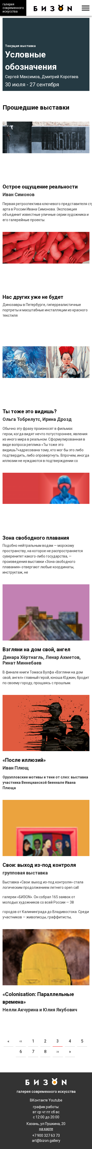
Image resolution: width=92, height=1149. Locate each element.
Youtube (55, 1100)
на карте (46, 1129)
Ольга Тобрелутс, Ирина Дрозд (37, 419)
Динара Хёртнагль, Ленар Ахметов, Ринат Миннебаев (42, 660)
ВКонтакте (39, 1100)
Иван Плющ (16, 768)
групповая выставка (25, 872)
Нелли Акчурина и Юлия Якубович (40, 1009)
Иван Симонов (18, 194)
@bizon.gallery (48, 1141)
